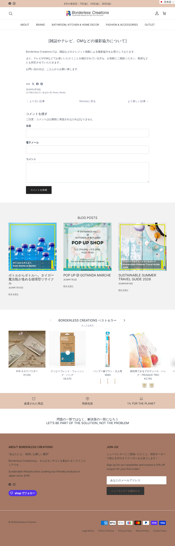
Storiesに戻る (87, 101)
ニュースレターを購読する (125, 490)
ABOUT (24, 24)
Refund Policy (142, 530)
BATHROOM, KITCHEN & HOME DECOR (75, 24)
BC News (54, 92)
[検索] (11, 13)
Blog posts (87, 218)
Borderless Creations (26, 522)
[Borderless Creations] (87, 13)
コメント (31, 159)
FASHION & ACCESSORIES (122, 24)
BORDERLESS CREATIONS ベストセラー (87, 320)
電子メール (32, 142)
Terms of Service (106, 530)
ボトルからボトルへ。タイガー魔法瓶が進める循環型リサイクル (31, 279)
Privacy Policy (125, 530)
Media (62, 92)
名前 (28, 125)
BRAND (40, 24)
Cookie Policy (159, 530)
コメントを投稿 (38, 189)
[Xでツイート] (33, 84)
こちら (50, 69)
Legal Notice (88, 530)
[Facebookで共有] (37, 84)
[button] (167, 2)
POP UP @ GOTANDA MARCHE (87, 275)
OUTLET (150, 24)
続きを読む (14, 294)
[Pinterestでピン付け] (41, 84)
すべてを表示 (87, 325)
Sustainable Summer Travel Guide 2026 (137, 277)
